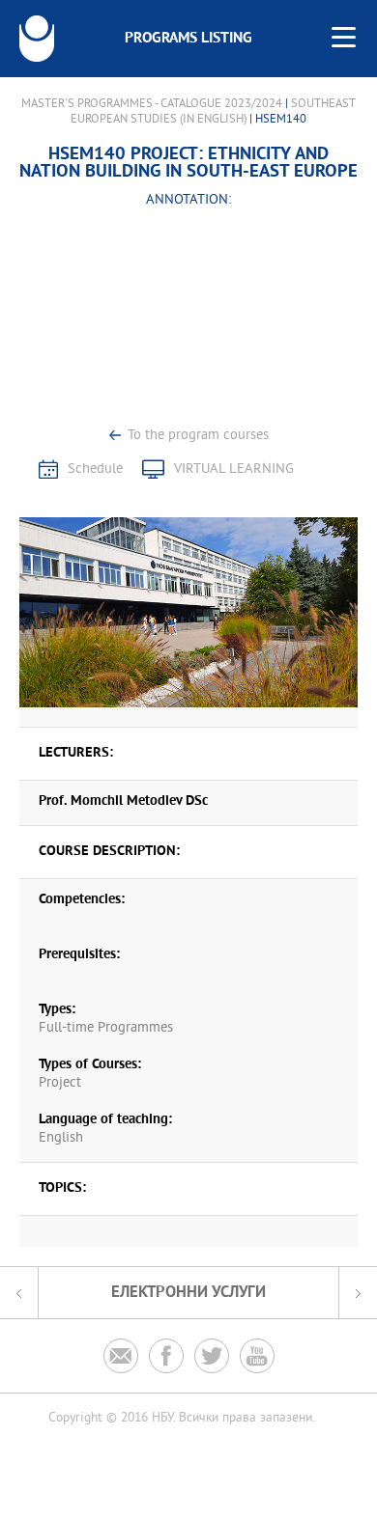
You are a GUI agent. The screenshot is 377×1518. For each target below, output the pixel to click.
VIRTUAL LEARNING (234, 469)
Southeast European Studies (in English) (213, 112)
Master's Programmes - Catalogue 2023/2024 (151, 104)
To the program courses (198, 436)
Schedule (95, 469)
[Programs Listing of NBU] (36, 38)
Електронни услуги (188, 1293)
